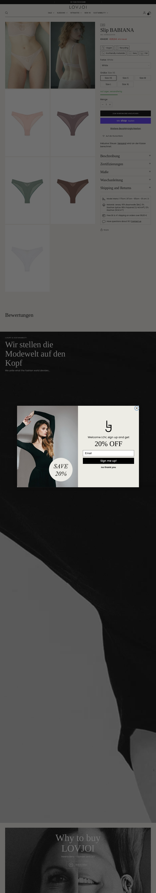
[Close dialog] (137, 408)
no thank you (108, 467)
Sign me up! (108, 461)
